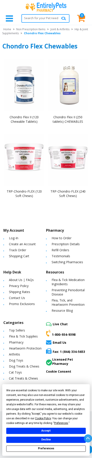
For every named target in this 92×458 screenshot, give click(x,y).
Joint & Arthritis (59, 29)
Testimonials (61, 256)
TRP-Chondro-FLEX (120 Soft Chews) (24, 193)
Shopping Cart (19, 256)
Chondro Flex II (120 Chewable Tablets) (24, 119)
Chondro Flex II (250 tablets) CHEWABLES (68, 119)
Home (7, 29)
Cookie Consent (58, 371)
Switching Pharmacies (67, 262)
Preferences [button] (61, 423)
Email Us (59, 342)
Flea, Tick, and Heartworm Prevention (68, 302)
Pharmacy (16, 342)
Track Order (17, 250)
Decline (46, 439)
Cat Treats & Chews (23, 378)
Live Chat (60, 324)
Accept (46, 430)
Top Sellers (17, 330)
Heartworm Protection (25, 348)
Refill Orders (60, 250)
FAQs (30, 280)
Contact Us (17, 298)
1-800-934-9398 (63, 334)
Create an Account (22, 244)
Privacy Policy (19, 286)
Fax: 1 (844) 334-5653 (69, 352)
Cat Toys (15, 372)
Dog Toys (16, 360)
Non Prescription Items (30, 29)
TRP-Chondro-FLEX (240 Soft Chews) (68, 193)
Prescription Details (66, 244)
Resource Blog (62, 310)
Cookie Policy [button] (43, 418)
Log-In (13, 238)
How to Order (61, 238)
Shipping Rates (19, 292)
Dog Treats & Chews (24, 366)
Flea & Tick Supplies (23, 336)
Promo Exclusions (22, 304)
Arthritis (14, 354)
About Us (15, 280)
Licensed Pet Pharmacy (62, 361)
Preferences (46, 448)
